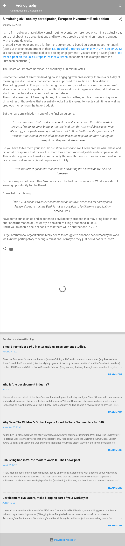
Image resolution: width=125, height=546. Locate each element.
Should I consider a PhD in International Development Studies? (44, 346)
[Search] (120, 7)
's (32, 57)
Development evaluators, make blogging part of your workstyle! (45, 497)
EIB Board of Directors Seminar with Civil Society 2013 (87, 48)
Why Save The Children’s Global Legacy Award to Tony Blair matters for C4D (53, 422)
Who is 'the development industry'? (26, 384)
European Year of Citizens (51, 57)
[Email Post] (11, 250)
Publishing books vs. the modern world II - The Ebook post (41, 460)
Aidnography (26, 5)
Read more (115, 374)
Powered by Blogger (65, 539)
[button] (120, 19)
